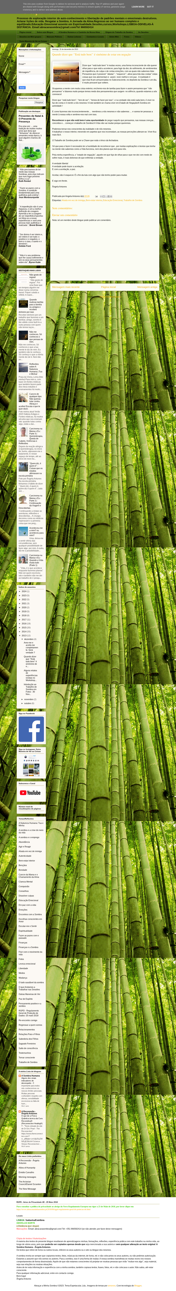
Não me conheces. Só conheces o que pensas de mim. (36, 337)
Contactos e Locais (95, 37)
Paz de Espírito (26, 999)
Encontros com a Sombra (30, 914)
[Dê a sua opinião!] (103, 196)
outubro (28, 703)
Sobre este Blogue (45, 32)
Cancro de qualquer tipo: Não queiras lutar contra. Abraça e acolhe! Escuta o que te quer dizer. (30, 401)
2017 (24, 620)
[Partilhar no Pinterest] (111, 196)
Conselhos (24, 891)
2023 (24, 595)
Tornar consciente (27, 1057)
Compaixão (24, 886)
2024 (24, 591)
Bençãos (23, 865)
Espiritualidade (25, 931)
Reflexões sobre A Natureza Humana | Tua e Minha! (35, 369)
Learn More (138, 7)
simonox (112, 1286)
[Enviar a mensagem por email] (101, 196)
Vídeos (138, 37)
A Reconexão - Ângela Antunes (29, 1112)
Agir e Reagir (25, 847)
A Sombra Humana (30, 1076)
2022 (24, 599)
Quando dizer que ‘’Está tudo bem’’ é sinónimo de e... (30, 661)
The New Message (27, 1189)
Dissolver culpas (26, 896)
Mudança (23, 978)
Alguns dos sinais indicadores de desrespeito (28, 1080)
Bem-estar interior (94, 200)
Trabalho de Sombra (133, 200)
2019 (24, 611)
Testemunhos (25, 1053)
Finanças (23, 943)
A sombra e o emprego (29, 837)
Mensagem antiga (147, 287)
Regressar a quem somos (30, 1025)
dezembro (29, 639)
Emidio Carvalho (26, 1172)
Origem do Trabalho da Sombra (119, 32)
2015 (24, 627)
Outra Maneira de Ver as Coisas (33, 41)
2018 (24, 615)
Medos (22, 973)
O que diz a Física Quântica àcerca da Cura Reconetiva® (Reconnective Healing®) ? (32, 1121)
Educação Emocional (113, 200)
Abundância (24, 842)
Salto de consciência (28, 1048)
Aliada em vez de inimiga (73, 200)
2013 (24, 635)
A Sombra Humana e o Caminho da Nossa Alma (79, 32)
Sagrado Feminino (27, 1044)
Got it (150, 7)
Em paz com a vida (27, 905)
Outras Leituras (74, 37)
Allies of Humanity (27, 1168)
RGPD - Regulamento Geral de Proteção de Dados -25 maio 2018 (29, 1013)
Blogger (137, 1286)
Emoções (23, 910)
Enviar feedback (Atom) (110, 297)
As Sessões (143, 32)
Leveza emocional (27, 964)
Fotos (126, 37)
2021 (24, 603)
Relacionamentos (27, 1030)
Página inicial (25, 32)
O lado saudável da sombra (31, 982)
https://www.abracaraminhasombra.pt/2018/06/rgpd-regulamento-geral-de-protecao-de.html (53, 1209)
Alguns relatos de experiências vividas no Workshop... (30, 675)
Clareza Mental (26, 882)
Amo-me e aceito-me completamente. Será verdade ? (31, 648)
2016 (24, 623)
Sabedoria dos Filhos (28, 1039)
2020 (24, 607)
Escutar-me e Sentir (28, 926)
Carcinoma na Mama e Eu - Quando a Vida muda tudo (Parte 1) (36, 560)
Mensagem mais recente (66, 287)
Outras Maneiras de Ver (29, 994)
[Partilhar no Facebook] (108, 196)
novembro (29, 699)
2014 (24, 631)
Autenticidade (25, 856)
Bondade (23, 870)
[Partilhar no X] (106, 196)
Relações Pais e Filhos (29, 1034)
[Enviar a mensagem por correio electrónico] (96, 196)
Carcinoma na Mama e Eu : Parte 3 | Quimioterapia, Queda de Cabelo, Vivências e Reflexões (31, 436)
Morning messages (27, 1177)
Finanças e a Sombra (28, 947)
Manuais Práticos (54, 37)
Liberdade (23, 968)
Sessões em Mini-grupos (30, 37)
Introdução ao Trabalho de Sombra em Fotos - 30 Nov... (30, 689)
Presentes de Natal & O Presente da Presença (31, 119)
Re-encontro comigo (28, 1020)
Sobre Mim (114, 37)
